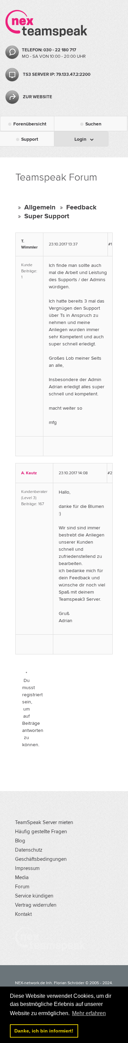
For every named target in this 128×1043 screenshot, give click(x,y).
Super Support (46, 216)
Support (29, 139)
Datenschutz (28, 850)
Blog (20, 841)
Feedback (81, 207)
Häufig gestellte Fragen (41, 831)
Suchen (93, 124)
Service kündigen (34, 896)
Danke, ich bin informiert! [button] (43, 1030)
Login (80, 139)
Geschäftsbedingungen (41, 859)
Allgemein (40, 207)
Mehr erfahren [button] (89, 1013)
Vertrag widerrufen (35, 905)
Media (22, 877)
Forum (22, 887)
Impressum (27, 868)
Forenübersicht (29, 124)
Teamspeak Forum (56, 177)
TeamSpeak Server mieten (44, 822)
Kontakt (23, 914)
